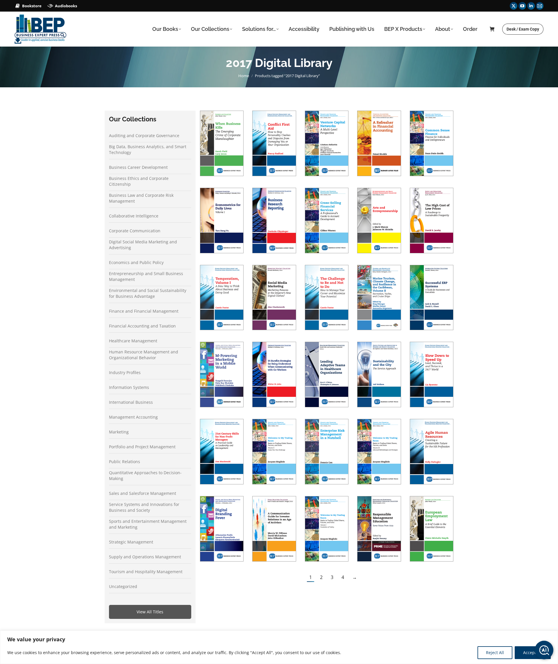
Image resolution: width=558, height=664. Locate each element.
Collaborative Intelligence (133, 216)
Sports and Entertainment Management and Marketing (148, 524)
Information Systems (129, 387)
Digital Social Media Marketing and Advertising (143, 244)
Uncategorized (123, 586)
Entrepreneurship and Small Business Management (146, 276)
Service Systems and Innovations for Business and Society (144, 507)
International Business (131, 402)
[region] (279, 647)
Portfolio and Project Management (142, 446)
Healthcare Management (133, 340)
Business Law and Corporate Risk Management (141, 198)
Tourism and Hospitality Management (146, 571)
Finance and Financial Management (143, 311)
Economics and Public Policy (136, 262)
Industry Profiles (125, 372)
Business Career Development (138, 167)
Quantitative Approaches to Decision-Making (145, 475)
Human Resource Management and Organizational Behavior (143, 354)
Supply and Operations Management (145, 556)
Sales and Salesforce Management (142, 493)
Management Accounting (133, 417)
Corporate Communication (134, 230)
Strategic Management (131, 542)
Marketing (119, 432)
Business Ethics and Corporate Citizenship (139, 181)
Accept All (532, 652)
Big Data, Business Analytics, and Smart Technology (147, 149)
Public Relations (124, 461)
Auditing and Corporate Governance (144, 135)
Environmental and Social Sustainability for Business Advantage (147, 293)
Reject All (495, 652)
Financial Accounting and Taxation (142, 326)
